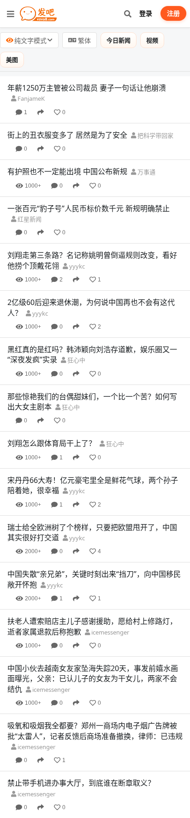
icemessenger (109, 632)
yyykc (76, 266)
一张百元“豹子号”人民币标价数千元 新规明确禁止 (88, 208)
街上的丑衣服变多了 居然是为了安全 (67, 135)
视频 (152, 40)
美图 (12, 59)
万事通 (145, 172)
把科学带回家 (154, 135)
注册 (173, 13)
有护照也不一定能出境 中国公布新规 (67, 171)
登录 (145, 13)
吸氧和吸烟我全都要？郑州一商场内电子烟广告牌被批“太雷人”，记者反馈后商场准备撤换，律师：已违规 (95, 730)
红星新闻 (29, 219)
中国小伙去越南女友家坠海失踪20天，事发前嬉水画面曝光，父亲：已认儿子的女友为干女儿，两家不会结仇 (92, 678)
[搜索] (127, 14)
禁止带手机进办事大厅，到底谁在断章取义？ (81, 783)
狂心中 (75, 360)
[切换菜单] (11, 14)
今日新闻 (119, 40)
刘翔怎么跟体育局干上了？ (51, 443)
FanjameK (30, 98)
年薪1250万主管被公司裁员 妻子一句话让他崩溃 (86, 88)
